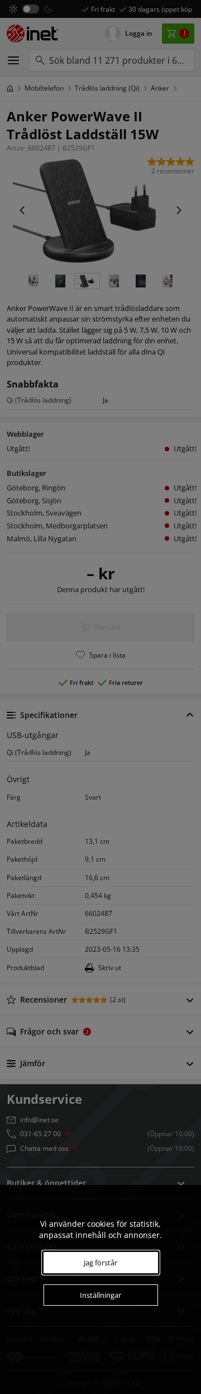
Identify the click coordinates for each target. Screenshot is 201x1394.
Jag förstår (100, 1263)
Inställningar (100, 1295)
